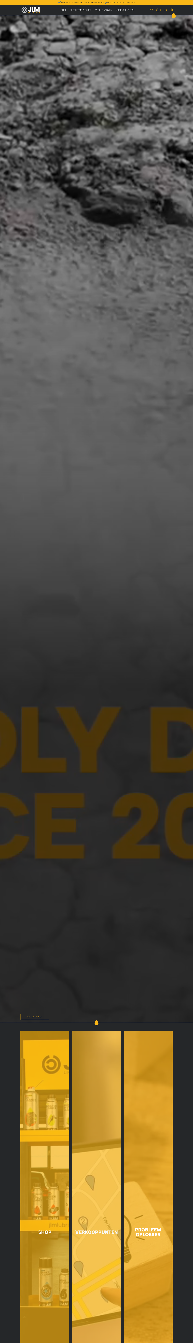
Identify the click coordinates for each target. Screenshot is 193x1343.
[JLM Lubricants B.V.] (30, 10)
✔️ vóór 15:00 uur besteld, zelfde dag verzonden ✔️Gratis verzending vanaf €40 (96, 2)
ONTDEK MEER (34, 1016)
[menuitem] (64, 10)
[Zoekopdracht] (151, 10)
